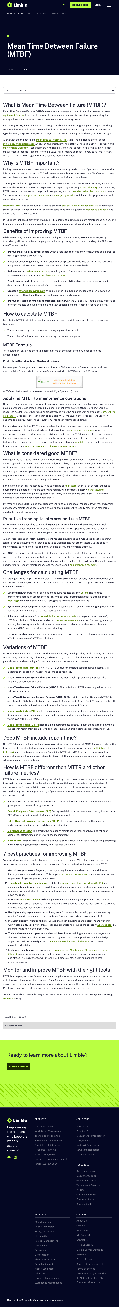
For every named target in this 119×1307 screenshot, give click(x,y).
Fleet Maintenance (45, 1259)
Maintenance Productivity (90, 1135)
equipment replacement (83, 565)
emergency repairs (64, 195)
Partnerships (83, 1254)
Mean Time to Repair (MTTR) (51, 139)
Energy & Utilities (44, 1231)
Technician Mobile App (47, 1135)
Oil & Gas (40, 1273)
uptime (84, 592)
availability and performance (19, 143)
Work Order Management (48, 1131)
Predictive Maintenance (48, 1145)
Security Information (87, 1264)
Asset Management (45, 1154)
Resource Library (85, 1171)
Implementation (85, 1154)
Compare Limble (85, 1199)
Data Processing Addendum (91, 1273)
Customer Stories (86, 1194)
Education (40, 1250)
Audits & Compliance (88, 1145)
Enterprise (82, 1126)
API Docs (81, 1235)
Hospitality (41, 1236)
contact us (9, 998)
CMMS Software (44, 1126)
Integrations (83, 1140)
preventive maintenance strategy (80, 205)
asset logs (13, 600)
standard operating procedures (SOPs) (81, 883)
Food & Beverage (44, 1226)
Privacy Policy (84, 1259)
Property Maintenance (47, 1278)
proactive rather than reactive (87, 191)
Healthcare (41, 1245)
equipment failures (13, 115)
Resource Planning (45, 1149)
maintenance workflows (16, 147)
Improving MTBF (12, 205)
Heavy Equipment (44, 1268)
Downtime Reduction (87, 1149)
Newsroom (82, 1230)
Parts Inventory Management (51, 1159)
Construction (42, 1254)
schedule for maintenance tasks (59, 616)
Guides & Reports (86, 1180)
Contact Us (82, 1239)
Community (82, 1204)
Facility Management (46, 1240)
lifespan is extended (97, 209)
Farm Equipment (44, 1264)
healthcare (71, 485)
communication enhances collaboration (68, 941)
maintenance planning (53, 275)
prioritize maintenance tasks (74, 874)
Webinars (81, 1189)
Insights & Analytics (46, 1164)
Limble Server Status (88, 1249)
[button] (109, 5)
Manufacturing (43, 1222)
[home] (17, 4)
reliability (80, 442)
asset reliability (88, 187)
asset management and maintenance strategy (50, 446)
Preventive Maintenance (48, 1140)
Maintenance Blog (86, 1175)
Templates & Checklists (89, 1185)
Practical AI (82, 1131)
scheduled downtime (82, 430)
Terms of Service (85, 1268)
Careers (80, 1225)
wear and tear (104, 924)
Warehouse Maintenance (48, 1282)
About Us (81, 1220)
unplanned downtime (37, 195)
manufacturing (95, 489)
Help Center (83, 1244)
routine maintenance (66, 620)
